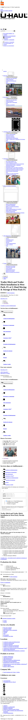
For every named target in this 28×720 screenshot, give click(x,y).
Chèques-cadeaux (7, 665)
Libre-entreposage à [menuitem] (11, 162)
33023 (4, 278)
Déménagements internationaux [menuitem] (12, 138)
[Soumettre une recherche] (14, 31)
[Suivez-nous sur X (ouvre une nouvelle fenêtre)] (4, 693)
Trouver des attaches (6, 509)
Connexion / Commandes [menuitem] (8, 39)
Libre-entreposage (7, 331)
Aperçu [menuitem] (7, 238)
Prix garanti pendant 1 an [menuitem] (8, 33)
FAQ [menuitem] (7, 82)
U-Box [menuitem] (7, 131)
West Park (5, 277)
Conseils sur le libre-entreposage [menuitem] (12, 173)
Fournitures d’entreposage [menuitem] (11, 174)
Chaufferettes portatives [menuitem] (10, 269)
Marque (4, 495)
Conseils (5, 632)
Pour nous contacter (7, 627)
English (5, 620)
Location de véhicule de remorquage (11, 645)
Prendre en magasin (11, 503)
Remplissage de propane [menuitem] (10, 266)
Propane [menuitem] (5, 263)
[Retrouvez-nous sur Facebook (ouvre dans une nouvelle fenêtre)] (4, 685)
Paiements (5, 631)
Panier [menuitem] (6, 38)
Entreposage (11, 158)
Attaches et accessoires (8, 657)
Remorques (10, 75)
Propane (9, 263)
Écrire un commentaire (5, 582)
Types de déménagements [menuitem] (11, 243)
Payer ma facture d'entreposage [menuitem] (12, 171)
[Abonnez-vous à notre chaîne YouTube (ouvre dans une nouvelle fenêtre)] (4, 694)
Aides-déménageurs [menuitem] (7, 235)
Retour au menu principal (12, 77)
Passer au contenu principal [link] (6, 10)
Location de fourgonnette (8, 643)
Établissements (8, 713)
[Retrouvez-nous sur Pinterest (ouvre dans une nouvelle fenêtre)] (4, 689)
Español (5, 622)
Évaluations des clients (8, 636)
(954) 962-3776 (4, 298)
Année (4, 493)
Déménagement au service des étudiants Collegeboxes (15, 664)
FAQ (4, 633)
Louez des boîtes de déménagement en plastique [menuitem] (15, 212)
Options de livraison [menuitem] (10, 135)
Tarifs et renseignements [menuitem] (10, 134)
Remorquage (5, 97)
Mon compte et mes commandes (10, 630)
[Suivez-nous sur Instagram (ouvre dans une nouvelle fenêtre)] (4, 687)
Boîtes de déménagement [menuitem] (10, 204)
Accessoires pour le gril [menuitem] (10, 267)
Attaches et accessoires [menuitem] (10, 83)
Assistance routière (7, 628)
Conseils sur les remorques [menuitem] (11, 80)
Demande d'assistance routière (8, 618)
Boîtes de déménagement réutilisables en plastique (14, 650)
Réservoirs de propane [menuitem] (10, 271)
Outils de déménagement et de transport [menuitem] (13, 209)
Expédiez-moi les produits (12, 502)
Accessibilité (6, 635)
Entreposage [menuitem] (5, 158)
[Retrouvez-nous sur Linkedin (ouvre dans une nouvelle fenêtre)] (4, 691)
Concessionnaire (6, 680)
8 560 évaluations (11, 292)
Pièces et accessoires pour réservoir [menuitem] (12, 272)
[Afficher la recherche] (4, 29)
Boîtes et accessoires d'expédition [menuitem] (12, 206)
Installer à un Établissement (15, 501)
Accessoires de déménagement (9, 344)
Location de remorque (8, 644)
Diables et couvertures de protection (11, 646)
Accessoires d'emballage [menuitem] (10, 205)
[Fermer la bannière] (1, 1)
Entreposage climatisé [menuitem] (10, 166)
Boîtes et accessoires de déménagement (11, 660)
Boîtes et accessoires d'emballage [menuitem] (9, 185)
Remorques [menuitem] (5, 75)
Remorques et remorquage (8, 325)
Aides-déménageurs (16, 235)
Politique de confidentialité (9, 706)
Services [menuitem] (7, 242)
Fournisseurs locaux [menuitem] (10, 239)
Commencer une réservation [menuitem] (11, 78)
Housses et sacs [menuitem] (9, 207)
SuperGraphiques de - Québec (11, 672)
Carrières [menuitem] (5, 34)
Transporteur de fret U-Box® (9, 682)
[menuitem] (16, 100)
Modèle (4, 496)
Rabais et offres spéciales (8, 666)
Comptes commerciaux (8, 656)
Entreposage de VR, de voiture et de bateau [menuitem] (14, 167)
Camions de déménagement (9, 318)
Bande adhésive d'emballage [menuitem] (11, 210)
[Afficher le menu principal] (2, 12)
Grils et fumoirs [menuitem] (9, 268)
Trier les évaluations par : (6, 572)
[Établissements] (5, 29)
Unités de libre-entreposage (9, 649)
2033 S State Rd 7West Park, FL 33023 (5, 373)
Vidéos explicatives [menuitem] (9, 79)
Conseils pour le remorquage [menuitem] (11, 102)
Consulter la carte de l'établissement (8, 305)
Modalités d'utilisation (8, 708)
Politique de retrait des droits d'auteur (11, 709)
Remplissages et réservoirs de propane (11, 662)
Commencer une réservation (11, 99)
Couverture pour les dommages (10, 661)
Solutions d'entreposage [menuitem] (10, 211)
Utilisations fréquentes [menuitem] (10, 136)
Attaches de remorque (8, 312)
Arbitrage (5, 705)
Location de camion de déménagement (11, 642)
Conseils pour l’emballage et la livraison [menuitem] (15, 139)
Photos (5, 303)
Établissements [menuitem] (7, 37)
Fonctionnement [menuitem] (9, 241)
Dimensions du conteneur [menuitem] (11, 141)
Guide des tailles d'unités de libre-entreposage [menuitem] (15, 168)
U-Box (16, 131)
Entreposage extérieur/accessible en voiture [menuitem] (14, 169)
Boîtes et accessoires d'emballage (11, 201)
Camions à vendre (7, 364)
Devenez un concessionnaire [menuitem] (9, 36)
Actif (2, 9)
